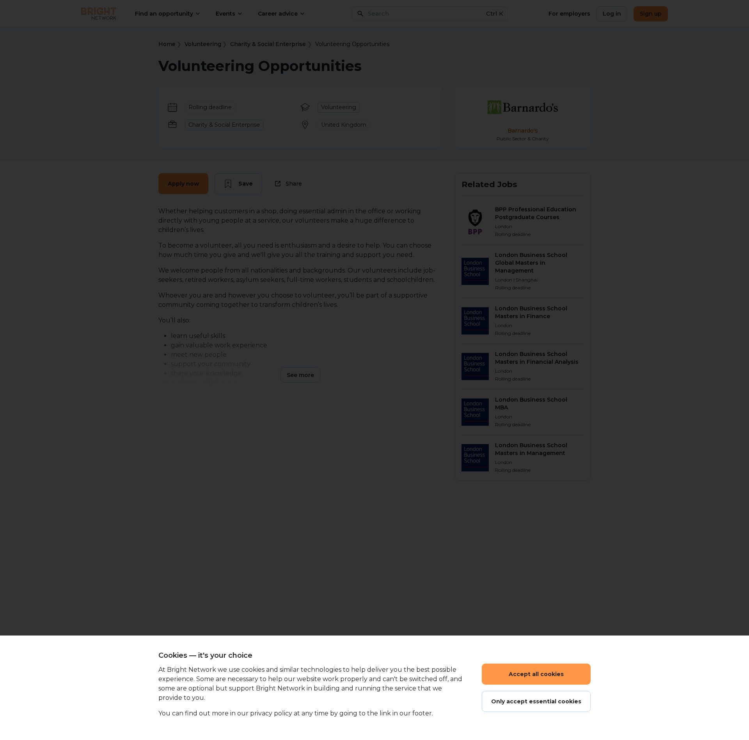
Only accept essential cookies (536, 701)
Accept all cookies (536, 674)
